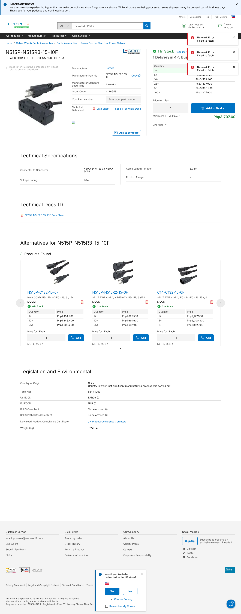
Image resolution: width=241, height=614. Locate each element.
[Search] (146, 25)
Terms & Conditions (72, 585)
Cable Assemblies (67, 43)
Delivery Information (76, 555)
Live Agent (12, 543)
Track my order (73, 538)
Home (9, 43)
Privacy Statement (15, 585)
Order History (72, 543)
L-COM (110, 68)
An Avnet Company (16, 598)
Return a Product (74, 549)
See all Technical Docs (128, 108)
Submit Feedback (16, 549)
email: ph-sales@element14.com (24, 538)
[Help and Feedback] (231, 604)
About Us (128, 538)
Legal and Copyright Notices (43, 585)
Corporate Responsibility (137, 555)
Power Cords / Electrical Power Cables (103, 43)
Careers (127, 549)
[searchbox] (107, 25)
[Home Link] (19, 26)
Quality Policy (131, 543)
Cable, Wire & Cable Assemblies (34, 43)
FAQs (9, 555)
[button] (14, 36)
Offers (182, 17)
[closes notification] (237, 4)
